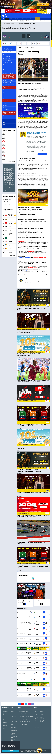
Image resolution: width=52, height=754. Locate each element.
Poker (11, 18)
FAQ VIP (4, 728)
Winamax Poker (36, 722)
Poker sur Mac (36, 718)
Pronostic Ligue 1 (6, 171)
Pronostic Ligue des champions (6, 177)
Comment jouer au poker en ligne (11, 186)
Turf (15, 18)
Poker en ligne (36, 710)
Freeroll (36, 720)
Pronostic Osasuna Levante (23, 718)
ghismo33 (4, 136)
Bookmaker (13, 714)
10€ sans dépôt (31, 18)
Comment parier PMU (42, 721)
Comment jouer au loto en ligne (6, 186)
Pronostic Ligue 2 (11, 171)
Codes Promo (6, 188)
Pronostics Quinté (5, 190)
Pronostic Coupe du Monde (14, 724)
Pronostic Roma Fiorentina (23, 713)
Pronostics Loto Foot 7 (11, 179)
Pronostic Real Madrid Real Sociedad (25, 724)
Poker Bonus (36, 715)
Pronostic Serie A (6, 173)
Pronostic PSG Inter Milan (11, 169)
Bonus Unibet (11, 180)
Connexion (47, 13)
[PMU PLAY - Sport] (10, 219)
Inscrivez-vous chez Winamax (24, 257)
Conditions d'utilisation (5, 721)
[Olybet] (10, 241)
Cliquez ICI (24, 270)
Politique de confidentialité (5, 726)
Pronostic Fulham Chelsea (23, 711)
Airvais (3, 156)
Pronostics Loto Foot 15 (6, 181)
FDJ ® (18, 18)
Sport (7, 18)
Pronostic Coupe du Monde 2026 (6, 169)
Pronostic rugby (13, 719)
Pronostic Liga (6, 174)
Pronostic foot (13, 716)
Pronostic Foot (8, 166)
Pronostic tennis (14, 718)
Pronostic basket (14, 721)
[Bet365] (10, 238)
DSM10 (3, 143)
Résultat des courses (42, 718)
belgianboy (4, 150)
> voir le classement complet (11, 255)
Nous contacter (5, 711)
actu (26, 18)
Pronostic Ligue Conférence (6, 179)
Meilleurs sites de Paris (8, 210)
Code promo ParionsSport (13, 740)
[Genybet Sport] (10, 245)
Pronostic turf (42, 712)
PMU (41, 710)
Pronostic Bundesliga (11, 175)
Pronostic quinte (42, 715)
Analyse (20, 47)
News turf (41, 723)
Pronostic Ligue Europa (11, 177)
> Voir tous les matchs (46, 698)
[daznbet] (10, 252)
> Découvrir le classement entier (11, 161)
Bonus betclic (6, 182)
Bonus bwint (6, 184)
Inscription (43, 13)
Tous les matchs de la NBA (45, 43)
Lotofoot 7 (12, 711)
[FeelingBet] (10, 248)
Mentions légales (6, 724)
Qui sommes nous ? (6, 713)
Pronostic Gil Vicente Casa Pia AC (24, 719)
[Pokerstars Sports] (10, 234)
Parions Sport (13, 710)
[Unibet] (10, 226)
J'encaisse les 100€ (42, 154)
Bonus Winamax (11, 184)
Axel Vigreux (27, 278)
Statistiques (26, 47)
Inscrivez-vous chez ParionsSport (24, 240)
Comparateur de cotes (14, 731)
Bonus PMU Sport (11, 183)
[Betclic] (10, 223)
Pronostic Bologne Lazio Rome (24, 714)
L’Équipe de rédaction (5, 715)
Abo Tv (21, 18)
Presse (4, 717)
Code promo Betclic (13, 734)
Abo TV (10, 188)
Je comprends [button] (10, 750)
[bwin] (10, 230)
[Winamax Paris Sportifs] (10, 215)
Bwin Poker (37, 727)
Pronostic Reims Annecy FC (23, 710)
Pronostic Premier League (11, 173)
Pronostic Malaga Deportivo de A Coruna (26, 716)
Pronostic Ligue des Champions (13, 726)
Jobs (3, 719)
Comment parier (14, 729)
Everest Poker (36, 725)
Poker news (37, 712)
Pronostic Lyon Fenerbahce (23, 723)
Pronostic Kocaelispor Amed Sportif (25, 721)
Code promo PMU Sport (14, 737)
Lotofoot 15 (13, 713)
